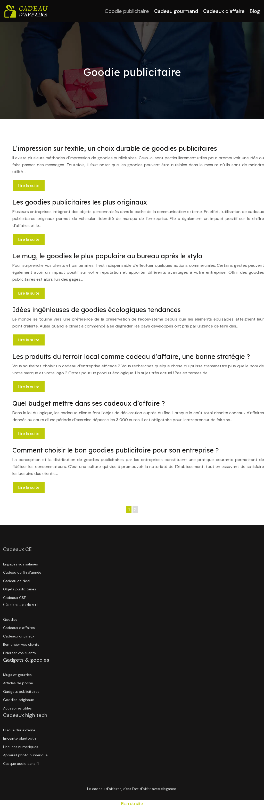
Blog (255, 11)
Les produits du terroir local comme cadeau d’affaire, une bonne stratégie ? (131, 356)
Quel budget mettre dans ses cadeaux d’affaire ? (88, 403)
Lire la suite (28, 185)
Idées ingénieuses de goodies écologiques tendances (96, 310)
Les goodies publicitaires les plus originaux (79, 202)
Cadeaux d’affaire (224, 11)
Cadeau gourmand (176, 11)
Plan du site (132, 803)
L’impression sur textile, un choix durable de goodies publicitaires (114, 148)
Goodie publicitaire (127, 11)
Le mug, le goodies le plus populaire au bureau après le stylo (107, 256)
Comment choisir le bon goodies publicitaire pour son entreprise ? (115, 450)
